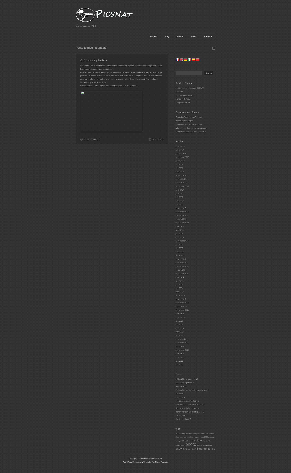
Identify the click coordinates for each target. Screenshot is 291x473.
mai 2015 (179, 248)
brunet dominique (183, 124)
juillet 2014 (180, 281)
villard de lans (204, 448)
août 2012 (180, 354)
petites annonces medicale (187, 401)
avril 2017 (180, 201)
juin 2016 (179, 234)
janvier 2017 (181, 208)
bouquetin (196, 433)
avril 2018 (180, 172)
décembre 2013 (182, 303)
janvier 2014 (181, 299)
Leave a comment (92, 139)
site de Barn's (181, 415)
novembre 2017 (182, 179)
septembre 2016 (182, 223)
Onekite (179, 394)
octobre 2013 (181, 306)
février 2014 (180, 295)
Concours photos (93, 60)
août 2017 (180, 190)
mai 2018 (179, 168)
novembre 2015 (182, 241)
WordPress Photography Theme (136, 462)
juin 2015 (179, 244)
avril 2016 (180, 237)
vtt (214, 449)
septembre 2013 (182, 310)
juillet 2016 (180, 230)
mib (203, 441)
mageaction (180, 390)
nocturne (179, 92)
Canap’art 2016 (199, 132)
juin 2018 (179, 164)
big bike (186, 433)
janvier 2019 (181, 154)
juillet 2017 (180, 194)
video (193, 36)
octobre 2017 (181, 183)
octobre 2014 (181, 270)
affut (181, 433)
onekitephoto (180, 445)
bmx (190, 433)
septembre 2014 (182, 274)
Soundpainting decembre (197, 128)
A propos (208, 36)
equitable (181, 441)
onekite (208, 441)
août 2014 (180, 277)
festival (187, 441)
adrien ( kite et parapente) (186, 379)
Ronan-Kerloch (182, 412)
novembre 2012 (182, 343)
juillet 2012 (180, 357)
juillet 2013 (180, 317)
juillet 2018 (180, 161)
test (188, 449)
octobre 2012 (181, 346)
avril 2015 (180, 252)
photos (199, 445)
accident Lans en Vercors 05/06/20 (190, 88)
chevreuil (187, 437)
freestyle (194, 441)
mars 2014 (180, 292)
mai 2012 (179, 365)
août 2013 (180, 314)
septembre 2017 (182, 186)
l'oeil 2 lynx (180, 386)
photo (190, 444)
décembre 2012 (182, 339)
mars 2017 (180, 204)
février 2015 (180, 255)
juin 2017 (179, 197)
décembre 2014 (182, 263)
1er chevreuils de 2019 (185, 95)
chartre (211, 433)
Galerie (180, 36)
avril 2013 (180, 328)
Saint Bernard (207, 445)
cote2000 (204, 437)
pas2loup (179, 397)
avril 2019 (180, 150)
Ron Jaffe (179, 408)
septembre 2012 (182, 350)
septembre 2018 (182, 157)
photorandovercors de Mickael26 (189, 405)
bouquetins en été (183, 103)
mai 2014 (179, 288)
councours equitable (184, 383)
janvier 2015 (181, 259)
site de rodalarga (182, 419)
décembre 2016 (182, 212)
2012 (177, 433)
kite (199, 440)
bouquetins (205, 433)
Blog (167, 36)
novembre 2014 (182, 266)
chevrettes (179, 437)
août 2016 (180, 226)
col (192, 437)
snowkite (181, 448)
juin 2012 (179, 361)
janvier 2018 (181, 175)
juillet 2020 (180, 146)
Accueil (153, 36)
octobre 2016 (181, 219)
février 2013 (180, 335)
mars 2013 (180, 332)
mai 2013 (179, 325)
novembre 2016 (182, 215)
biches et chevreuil (183, 99)
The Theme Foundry (160, 462)
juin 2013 (179, 321)
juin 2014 (179, 284)
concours (197, 437)
